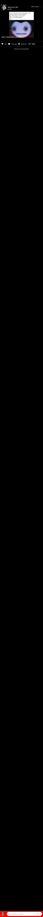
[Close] (4, 4)
